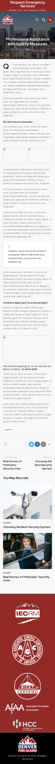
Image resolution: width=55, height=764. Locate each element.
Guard (7, 523)
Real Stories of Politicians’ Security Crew (26, 578)
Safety (9, 430)
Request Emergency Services (27, 4)
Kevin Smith (31, 369)
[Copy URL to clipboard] (49, 444)
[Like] (6, 444)
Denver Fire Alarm (17, 755)
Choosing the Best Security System (27, 527)
